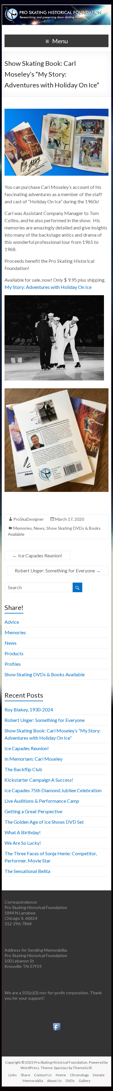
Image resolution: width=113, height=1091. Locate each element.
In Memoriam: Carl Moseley (33, 759)
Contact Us (43, 1075)
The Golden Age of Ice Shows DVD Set (44, 822)
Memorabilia (33, 1080)
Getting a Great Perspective (33, 811)
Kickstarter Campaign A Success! (39, 780)
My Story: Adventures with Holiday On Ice (48, 287)
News (39, 528)
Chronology (79, 1075)
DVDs (70, 1080)
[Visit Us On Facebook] (56, 1024)
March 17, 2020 (69, 519)
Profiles (13, 664)
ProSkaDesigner (28, 519)
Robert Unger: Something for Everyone (58, 570)
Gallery (84, 1080)
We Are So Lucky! (23, 843)
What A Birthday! (23, 832)
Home (61, 1075)
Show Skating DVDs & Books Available (45, 674)
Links (12, 1075)
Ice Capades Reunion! (37, 555)
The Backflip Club (23, 769)
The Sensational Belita (27, 871)
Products (14, 653)
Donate (99, 1075)
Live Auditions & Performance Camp (42, 801)
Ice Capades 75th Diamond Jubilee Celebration (53, 790)
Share (25, 1075)
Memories (22, 528)
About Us (54, 1080)
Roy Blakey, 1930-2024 (29, 709)
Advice (12, 622)
